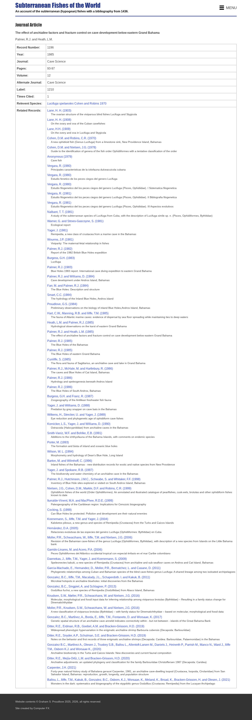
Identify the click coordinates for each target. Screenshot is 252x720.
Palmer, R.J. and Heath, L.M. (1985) (70, 331)
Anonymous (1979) (59, 156)
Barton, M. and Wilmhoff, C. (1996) (69, 460)
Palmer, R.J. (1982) (59, 248)
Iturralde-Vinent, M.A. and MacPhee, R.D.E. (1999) (80, 500)
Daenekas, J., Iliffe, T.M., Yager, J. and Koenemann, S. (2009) (87, 558)
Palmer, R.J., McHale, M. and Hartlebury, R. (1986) (80, 368)
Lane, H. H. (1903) (59, 110)
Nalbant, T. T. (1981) (60, 211)
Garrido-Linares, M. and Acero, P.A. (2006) (74, 549)
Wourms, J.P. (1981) (60, 239)
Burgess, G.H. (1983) (61, 258)
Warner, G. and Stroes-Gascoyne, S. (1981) (75, 221)
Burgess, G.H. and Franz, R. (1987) (70, 396)
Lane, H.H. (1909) (58, 129)
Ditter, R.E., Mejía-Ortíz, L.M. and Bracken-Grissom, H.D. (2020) (88, 658)
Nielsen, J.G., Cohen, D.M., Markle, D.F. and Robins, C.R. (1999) (89, 488)
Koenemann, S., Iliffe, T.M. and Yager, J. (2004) (77, 519)
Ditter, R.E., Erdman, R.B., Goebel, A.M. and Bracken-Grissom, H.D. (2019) (95, 626)
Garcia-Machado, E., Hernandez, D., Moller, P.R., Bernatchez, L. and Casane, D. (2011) (103, 568)
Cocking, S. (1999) (59, 509)
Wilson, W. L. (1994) (60, 451)
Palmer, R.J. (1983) (59, 267)
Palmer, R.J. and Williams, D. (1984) (70, 276)
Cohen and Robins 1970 (76, 103)
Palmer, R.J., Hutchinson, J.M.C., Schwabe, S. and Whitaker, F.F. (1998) (93, 479)
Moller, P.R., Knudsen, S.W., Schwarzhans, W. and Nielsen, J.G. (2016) (93, 607)
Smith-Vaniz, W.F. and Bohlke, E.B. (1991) (74, 433)
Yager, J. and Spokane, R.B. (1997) (70, 470)
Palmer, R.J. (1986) (59, 377)
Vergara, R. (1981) (59, 193)
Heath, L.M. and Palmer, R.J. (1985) (70, 322)
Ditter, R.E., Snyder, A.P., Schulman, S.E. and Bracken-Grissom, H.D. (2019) (96, 635)
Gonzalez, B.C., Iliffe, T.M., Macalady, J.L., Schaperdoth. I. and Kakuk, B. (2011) (98, 577)
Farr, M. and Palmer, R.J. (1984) (68, 285)
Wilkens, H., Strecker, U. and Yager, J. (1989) (76, 414)
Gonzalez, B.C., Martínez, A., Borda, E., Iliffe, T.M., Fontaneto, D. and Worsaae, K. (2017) (104, 617)
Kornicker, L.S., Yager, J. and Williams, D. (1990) (78, 423)
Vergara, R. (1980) (59, 165)
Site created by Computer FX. (32, 708)
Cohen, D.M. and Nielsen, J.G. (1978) (71, 147)
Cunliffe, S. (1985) (59, 359)
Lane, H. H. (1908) (59, 119)
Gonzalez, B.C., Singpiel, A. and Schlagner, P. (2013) (81, 586)
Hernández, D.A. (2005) (62, 528)
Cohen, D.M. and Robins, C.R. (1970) (71, 138)
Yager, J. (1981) (57, 230)
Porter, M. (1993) (58, 442)
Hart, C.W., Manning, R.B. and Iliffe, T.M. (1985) (77, 313)
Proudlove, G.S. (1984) (62, 304)
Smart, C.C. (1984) (59, 294)
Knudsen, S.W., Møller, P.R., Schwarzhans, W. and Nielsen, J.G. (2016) (93, 595)
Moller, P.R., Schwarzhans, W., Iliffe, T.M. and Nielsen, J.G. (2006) (89, 537)
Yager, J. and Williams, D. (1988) (68, 405)
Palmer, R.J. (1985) (59, 340)
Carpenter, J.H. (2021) (61, 667)
